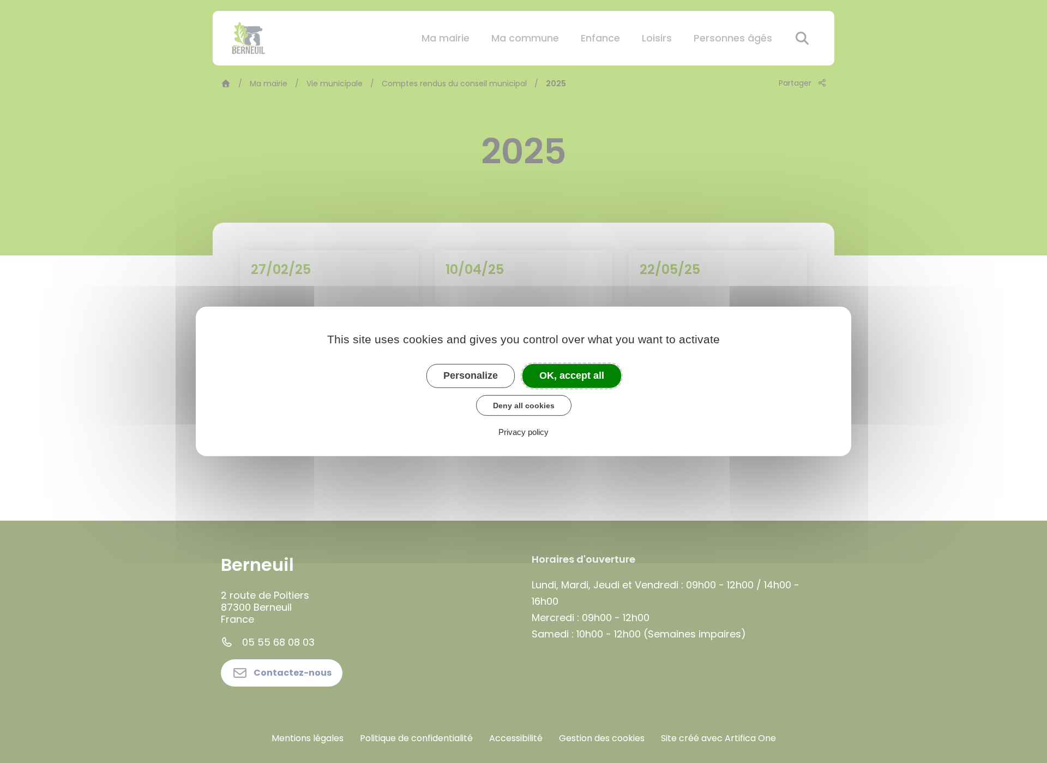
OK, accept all (571, 375)
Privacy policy (523, 432)
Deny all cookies (524, 405)
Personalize (470, 375)
